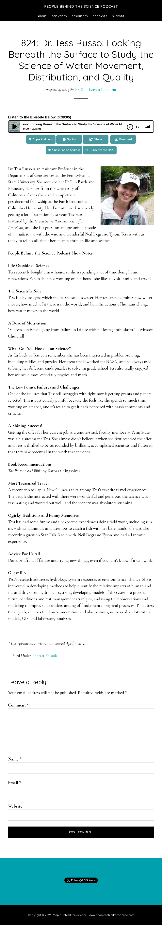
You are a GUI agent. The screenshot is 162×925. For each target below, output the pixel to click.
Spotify (71, 139)
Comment (18, 705)
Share (98, 139)
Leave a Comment (102, 89)
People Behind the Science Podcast (81, 6)
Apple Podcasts (43, 139)
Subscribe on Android (66, 150)
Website (15, 806)
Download (125, 139)
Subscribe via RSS (101, 150)
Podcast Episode (44, 655)
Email (14, 782)
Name (15, 759)
